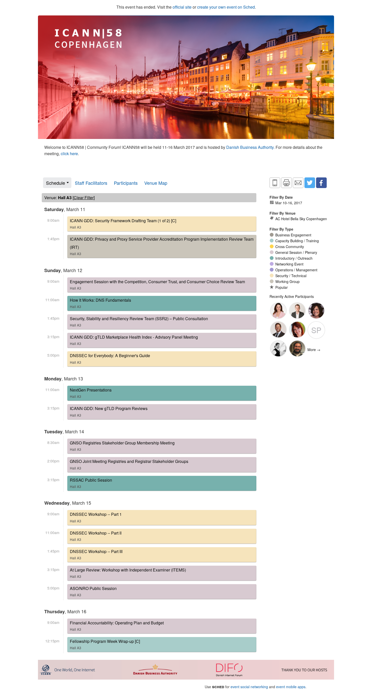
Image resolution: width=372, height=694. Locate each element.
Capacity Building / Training (297, 240)
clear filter (84, 197)
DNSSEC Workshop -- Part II (95, 536)
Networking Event (289, 264)
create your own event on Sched (226, 7)
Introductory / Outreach (294, 258)
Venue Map (155, 182)
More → (313, 349)
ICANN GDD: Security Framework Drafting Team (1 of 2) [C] (123, 224)
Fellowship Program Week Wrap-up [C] (105, 644)
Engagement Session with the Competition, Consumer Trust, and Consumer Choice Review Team (157, 285)
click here (69, 153)
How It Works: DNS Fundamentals (100, 303)
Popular (281, 287)
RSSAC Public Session (91, 483)
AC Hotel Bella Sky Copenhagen (301, 218)
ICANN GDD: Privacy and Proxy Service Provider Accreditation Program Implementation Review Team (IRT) (162, 246)
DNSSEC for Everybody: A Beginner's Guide (110, 358)
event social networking (249, 686)
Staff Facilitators (91, 182)
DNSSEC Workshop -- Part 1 (96, 517)
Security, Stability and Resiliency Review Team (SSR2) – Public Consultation (139, 322)
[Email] (298, 182)
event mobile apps (290, 686)
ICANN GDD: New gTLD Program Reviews (109, 411)
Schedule (55, 182)
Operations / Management (296, 270)
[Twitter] (309, 182)
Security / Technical (290, 275)
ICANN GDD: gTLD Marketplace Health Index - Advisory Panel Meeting (134, 340)
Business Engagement (293, 235)
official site (182, 7)
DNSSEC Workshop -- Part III (96, 554)
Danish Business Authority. (251, 147)
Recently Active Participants (292, 296)
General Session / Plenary (296, 252)
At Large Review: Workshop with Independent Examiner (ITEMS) (128, 573)
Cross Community (289, 246)
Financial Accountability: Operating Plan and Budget (117, 626)
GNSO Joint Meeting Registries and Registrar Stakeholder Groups (129, 464)
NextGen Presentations (91, 393)
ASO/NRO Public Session (93, 591)
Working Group (287, 281)
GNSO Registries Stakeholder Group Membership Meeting (122, 446)
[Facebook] (321, 182)
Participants (126, 182)
